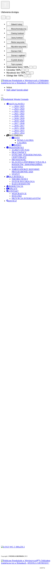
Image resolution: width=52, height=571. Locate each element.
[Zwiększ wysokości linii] (32, 72)
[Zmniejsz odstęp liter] (25, 75)
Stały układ (11, 90)
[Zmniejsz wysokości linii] (28, 72)
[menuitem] (15, 104)
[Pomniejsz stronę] (31, 67)
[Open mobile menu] (2, 95)
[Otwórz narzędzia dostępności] (5, 5)
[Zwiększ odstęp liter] (29, 75)
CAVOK (48, 568)
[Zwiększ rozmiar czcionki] (27, 70)
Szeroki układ (22, 90)
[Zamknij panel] (8, 17)
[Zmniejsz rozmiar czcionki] (23, 70)
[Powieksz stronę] (35, 67)
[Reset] (3, 17)
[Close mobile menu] (2, 97)
